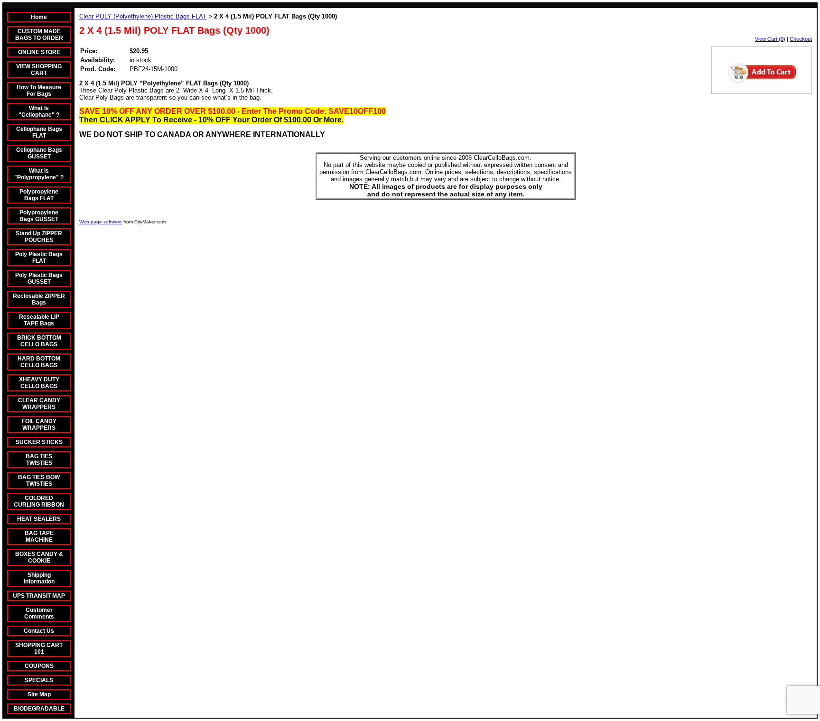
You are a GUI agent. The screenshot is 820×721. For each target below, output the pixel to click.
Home (39, 17)
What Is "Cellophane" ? (39, 111)
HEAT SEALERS (39, 519)
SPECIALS (39, 680)
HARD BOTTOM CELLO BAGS (39, 362)
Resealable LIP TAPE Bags (39, 320)
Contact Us (39, 631)
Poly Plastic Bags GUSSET (39, 278)
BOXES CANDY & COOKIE (39, 557)
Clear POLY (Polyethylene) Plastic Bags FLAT (142, 16)
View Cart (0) (770, 39)
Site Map (39, 694)
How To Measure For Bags (39, 90)
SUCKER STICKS (39, 442)
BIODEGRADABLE (39, 708)
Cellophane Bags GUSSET (39, 153)
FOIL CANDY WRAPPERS (39, 424)
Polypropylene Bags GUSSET (38, 215)
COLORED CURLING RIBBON (39, 501)
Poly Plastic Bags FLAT (39, 257)
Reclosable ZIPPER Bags (39, 299)
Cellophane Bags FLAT (39, 132)
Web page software (100, 221)
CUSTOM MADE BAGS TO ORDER (39, 34)
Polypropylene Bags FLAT (38, 195)
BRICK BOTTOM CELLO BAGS (39, 341)
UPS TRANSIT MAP (39, 595)
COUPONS (39, 666)
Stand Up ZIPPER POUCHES (39, 236)
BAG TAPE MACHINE (39, 536)
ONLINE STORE (39, 52)
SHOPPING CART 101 (39, 648)
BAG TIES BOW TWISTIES (39, 480)
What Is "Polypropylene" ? (39, 174)
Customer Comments (39, 613)
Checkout (801, 39)
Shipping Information (39, 578)
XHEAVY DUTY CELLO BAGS (39, 382)
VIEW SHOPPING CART (39, 69)
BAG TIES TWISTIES (39, 459)
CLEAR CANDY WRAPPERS (39, 403)
